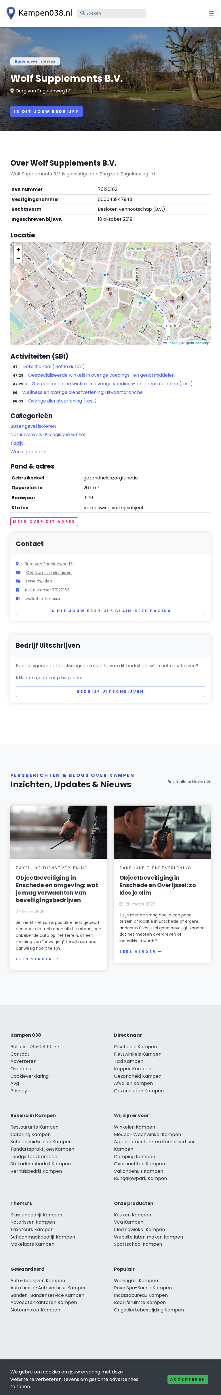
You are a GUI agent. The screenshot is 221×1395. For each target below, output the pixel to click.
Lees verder (34, 959)
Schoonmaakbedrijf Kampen (42, 1237)
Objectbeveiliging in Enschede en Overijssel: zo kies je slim (157, 885)
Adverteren (23, 1061)
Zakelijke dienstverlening (52, 868)
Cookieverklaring (29, 1076)
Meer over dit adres (44, 521)
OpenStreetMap (196, 342)
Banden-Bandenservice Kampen (47, 1295)
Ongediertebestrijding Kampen (149, 1310)
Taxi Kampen (128, 1061)
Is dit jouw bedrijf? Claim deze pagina (110, 610)
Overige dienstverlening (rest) (62, 401)
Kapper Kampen (132, 1068)
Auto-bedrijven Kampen (37, 1280)
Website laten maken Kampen (148, 1237)
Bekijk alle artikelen (186, 782)
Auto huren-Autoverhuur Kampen (48, 1287)
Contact (19, 1054)
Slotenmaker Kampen (35, 1310)
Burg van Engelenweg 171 (44, 91)
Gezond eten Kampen (139, 1091)
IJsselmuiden (39, 581)
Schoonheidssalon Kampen (41, 1141)
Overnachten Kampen (139, 1163)
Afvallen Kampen (133, 1083)
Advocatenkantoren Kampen (43, 1302)
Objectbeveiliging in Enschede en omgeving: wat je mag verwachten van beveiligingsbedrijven (57, 889)
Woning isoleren (28, 451)
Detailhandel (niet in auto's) (53, 366)
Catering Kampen (30, 1134)
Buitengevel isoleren (35, 61)
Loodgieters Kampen (33, 1156)
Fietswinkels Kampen (137, 1054)
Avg (14, 1083)
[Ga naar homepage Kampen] (38, 13)
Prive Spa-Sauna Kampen (143, 1287)
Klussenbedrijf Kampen (36, 1215)
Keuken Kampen (132, 1215)
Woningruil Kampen (136, 1280)
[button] (110, 293)
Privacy (18, 1091)
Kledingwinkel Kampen (139, 1229)
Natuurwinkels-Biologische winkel (47, 434)
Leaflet (172, 342)
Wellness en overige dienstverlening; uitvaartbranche (82, 392)
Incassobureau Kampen (141, 1295)
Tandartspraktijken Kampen (42, 1149)
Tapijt (16, 443)
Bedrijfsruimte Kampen (140, 1302)
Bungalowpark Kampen (140, 1178)
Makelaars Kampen (32, 1244)
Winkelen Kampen (134, 1127)
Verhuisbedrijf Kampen (36, 1171)
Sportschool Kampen (138, 1244)
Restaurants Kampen (34, 1127)
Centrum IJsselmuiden (49, 572)
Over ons (20, 1068)
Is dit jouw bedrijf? (46, 111)
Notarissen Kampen (32, 1222)
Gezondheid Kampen (137, 1076)
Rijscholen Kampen (135, 1046)
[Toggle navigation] (211, 13)
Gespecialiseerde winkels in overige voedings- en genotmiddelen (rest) (112, 383)
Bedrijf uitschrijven (110, 691)
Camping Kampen (134, 1156)
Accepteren (188, 1379)
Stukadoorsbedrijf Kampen (40, 1163)
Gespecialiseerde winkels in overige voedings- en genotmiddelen (101, 375)
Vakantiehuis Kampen (138, 1171)
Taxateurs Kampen (32, 1229)
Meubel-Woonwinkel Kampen (147, 1134)
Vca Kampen (128, 1222)
